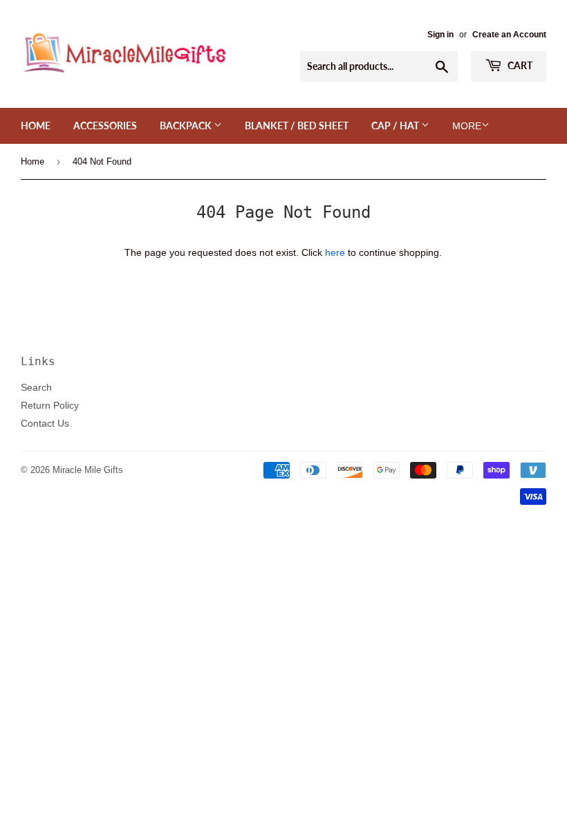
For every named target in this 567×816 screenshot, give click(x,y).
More (466, 125)
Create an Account (509, 34)
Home (35, 125)
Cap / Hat (396, 125)
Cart (518, 65)
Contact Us (45, 423)
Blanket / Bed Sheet (296, 125)
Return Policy (50, 405)
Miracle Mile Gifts (88, 469)
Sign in (440, 34)
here (335, 252)
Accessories (105, 125)
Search (36, 387)
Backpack (187, 125)
